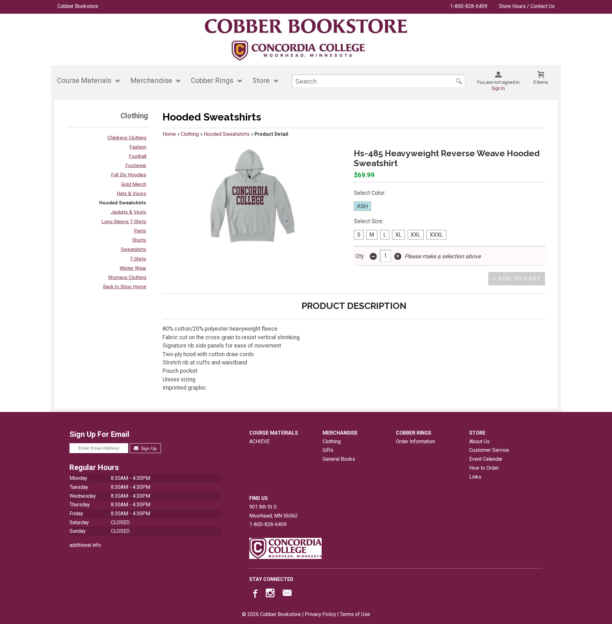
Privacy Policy (320, 614)
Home (169, 134)
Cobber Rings (212, 80)
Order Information (415, 441)
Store (261, 80)
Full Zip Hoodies (128, 175)
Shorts (139, 240)
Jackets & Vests (128, 212)
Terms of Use (355, 614)
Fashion (137, 147)
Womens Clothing (127, 277)
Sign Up (148, 448)
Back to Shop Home (124, 287)
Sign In (498, 88)
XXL (415, 234)
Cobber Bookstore (77, 6)
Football (137, 156)
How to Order (484, 468)
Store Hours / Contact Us (527, 6)
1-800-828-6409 (468, 6)
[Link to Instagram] (271, 594)
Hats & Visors (131, 193)
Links (475, 477)
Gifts (328, 450)
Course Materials (84, 80)
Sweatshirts (133, 249)
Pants (140, 231)
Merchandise (151, 80)
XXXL (436, 234)
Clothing (190, 134)
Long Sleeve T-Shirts (123, 221)
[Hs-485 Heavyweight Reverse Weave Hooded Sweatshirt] (252, 196)
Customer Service (489, 450)
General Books (339, 459)
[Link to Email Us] (287, 594)
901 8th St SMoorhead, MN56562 (273, 511)
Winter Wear (133, 268)
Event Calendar (485, 459)
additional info (85, 545)
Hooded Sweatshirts (122, 203)
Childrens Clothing (126, 138)
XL (398, 234)
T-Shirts (138, 259)
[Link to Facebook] (254, 594)
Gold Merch (133, 184)
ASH (362, 206)
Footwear (135, 165)
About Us (479, 441)
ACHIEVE (259, 441)
